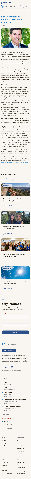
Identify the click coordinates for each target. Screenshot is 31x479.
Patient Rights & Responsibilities (21, 473)
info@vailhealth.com (9, 389)
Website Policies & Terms (21, 463)
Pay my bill (4, 465)
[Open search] (21, 6)
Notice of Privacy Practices (21, 468)
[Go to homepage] (1, 10)
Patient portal (5, 462)
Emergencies (7, 418)
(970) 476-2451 (8, 384)
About (18, 440)
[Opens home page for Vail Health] (8, 6)
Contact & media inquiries (21, 455)
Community (20, 446)
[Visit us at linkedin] (12, 367)
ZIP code (4, 322)
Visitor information (7, 471)
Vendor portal (20, 451)
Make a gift (7, 421)
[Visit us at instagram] (6, 367)
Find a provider (6, 443)
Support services (6, 468)
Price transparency (7, 473)
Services (4, 440)
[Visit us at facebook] (3, 367)
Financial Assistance (9, 425)
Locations (4, 446)
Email (4, 314)
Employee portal (21, 448)
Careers (19, 443)
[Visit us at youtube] (9, 367)
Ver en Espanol (8, 428)
